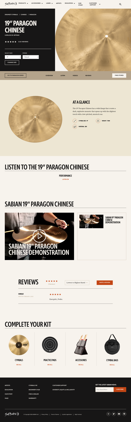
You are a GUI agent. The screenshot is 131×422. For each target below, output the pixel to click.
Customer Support (93, 4)
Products (22, 3)
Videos (75, 75)
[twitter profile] (114, 414)
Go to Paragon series (15, 75)
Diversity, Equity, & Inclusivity (64, 390)
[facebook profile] (124, 414)
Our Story (80, 4)
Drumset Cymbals (11, 14)
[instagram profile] (108, 414)
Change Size (11, 62)
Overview (49, 75)
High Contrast (78, 414)
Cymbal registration (67, 414)
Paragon (32, 14)
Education (69, 3)
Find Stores (119, 75)
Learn (48, 3)
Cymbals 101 (33, 385)
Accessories (36, 3)
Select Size (8, 53)
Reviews (88, 75)
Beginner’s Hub (34, 390)
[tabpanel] (35, 119)
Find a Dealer (34, 394)
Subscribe (120, 389)
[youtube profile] (119, 414)
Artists (58, 3)
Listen (63, 75)
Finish (25, 53)
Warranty (32, 398)
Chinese (24, 14)
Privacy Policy (45, 414)
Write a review (104, 282)
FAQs (6, 398)
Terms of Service (55, 414)
